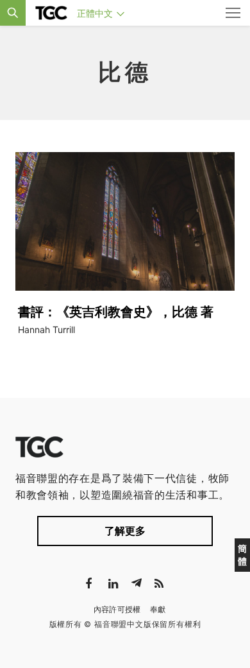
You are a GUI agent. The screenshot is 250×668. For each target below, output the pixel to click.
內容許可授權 (117, 609)
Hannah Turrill (46, 329)
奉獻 (158, 609)
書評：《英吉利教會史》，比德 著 (115, 312)
